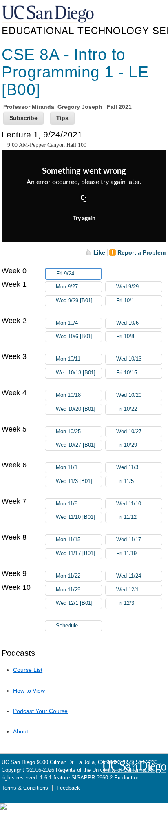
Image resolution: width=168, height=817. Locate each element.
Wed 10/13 (128, 359)
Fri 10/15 (126, 373)
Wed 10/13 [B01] (75, 373)
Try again (84, 218)
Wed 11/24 (128, 576)
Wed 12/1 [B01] (74, 603)
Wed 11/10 (128, 504)
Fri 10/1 (125, 300)
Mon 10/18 (68, 395)
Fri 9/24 (65, 274)
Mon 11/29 (68, 590)
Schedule (67, 626)
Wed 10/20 (128, 395)
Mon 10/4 (67, 323)
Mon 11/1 (66, 467)
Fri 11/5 (125, 481)
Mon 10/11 (68, 359)
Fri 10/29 (126, 445)
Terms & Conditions (25, 788)
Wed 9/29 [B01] (74, 300)
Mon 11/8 (66, 504)
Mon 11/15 (68, 539)
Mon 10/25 (68, 431)
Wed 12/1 (127, 590)
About (20, 731)
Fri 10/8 (125, 336)
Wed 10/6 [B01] (74, 336)
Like (99, 252)
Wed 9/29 (127, 287)
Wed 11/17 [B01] (75, 553)
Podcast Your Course (40, 711)
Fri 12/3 (125, 603)
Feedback (68, 788)
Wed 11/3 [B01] (74, 481)
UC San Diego (48, 14)
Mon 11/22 (68, 576)
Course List (27, 669)
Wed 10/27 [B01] (75, 445)
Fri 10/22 (126, 409)
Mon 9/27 (67, 287)
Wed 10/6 (127, 323)
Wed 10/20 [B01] (75, 409)
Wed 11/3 (127, 467)
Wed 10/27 (128, 431)
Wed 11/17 (128, 539)
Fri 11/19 (126, 553)
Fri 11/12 (126, 517)
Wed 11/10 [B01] (75, 517)
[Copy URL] (84, 199)
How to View (29, 690)
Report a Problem (141, 252)
